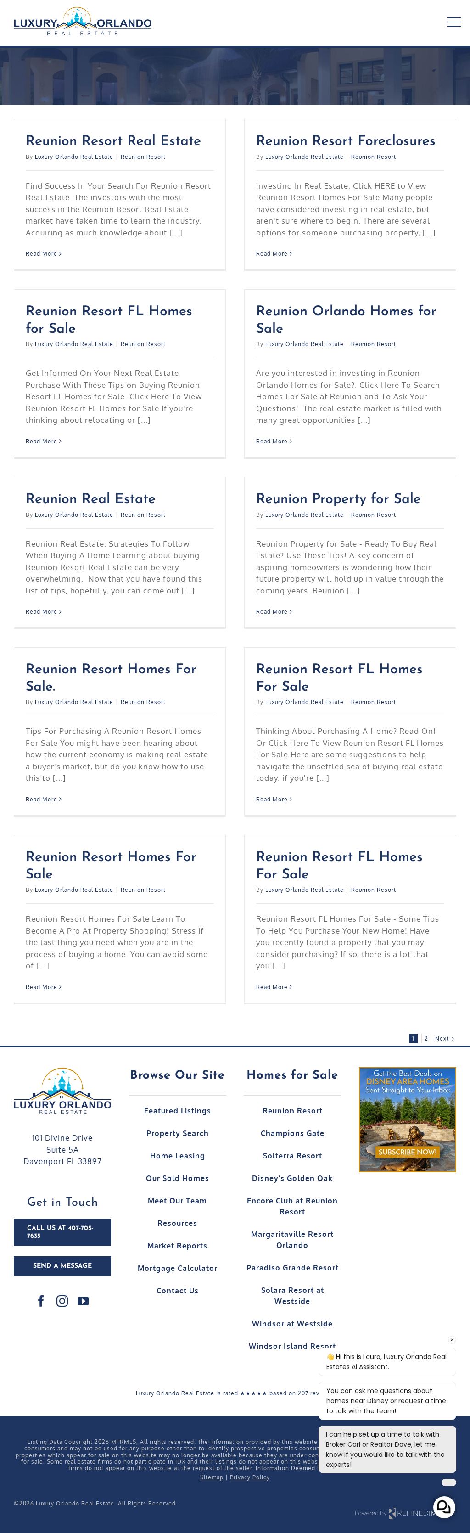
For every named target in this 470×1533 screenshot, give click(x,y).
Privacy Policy (250, 1477)
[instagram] (62, 1301)
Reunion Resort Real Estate (113, 141)
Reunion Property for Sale (338, 499)
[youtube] (84, 1301)
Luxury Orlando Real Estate (74, 156)
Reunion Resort (143, 156)
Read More (41, 253)
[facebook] (41, 1301)
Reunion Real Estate (91, 499)
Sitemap (212, 1477)
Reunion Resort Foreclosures (346, 141)
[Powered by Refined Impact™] (405, 1508)
